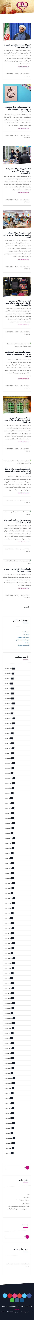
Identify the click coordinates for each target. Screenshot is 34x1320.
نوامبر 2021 (8, 948)
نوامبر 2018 (8, 1128)
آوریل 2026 (8, 688)
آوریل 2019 (8, 1103)
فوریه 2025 (8, 753)
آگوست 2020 (8, 1023)
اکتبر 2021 (8, 953)
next (26, 607)
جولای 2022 (8, 908)
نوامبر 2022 (8, 888)
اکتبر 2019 (8, 1073)
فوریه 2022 (8, 933)
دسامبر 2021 (8, 943)
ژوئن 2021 (8, 973)
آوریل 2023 (8, 863)
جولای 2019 (8, 1088)
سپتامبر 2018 (9, 1138)
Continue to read (23, 67)
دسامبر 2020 (8, 1003)
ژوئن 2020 (8, 1033)
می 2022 (7, 918)
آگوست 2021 (8, 963)
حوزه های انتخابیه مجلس (22, 640)
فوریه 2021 (8, 993)
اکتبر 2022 (8, 893)
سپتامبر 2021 (9, 958)
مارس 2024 (8, 808)
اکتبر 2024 (8, 773)
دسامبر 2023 (8, 823)
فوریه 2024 (8, 813)
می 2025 (7, 738)
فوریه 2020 (8, 1053)
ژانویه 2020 (8, 1058)
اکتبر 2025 (8, 713)
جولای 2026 (8, 673)
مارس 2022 (8, 928)
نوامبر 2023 (8, 828)
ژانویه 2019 (8, 1118)
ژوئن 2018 (8, 1153)
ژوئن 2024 (8, 793)
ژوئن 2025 (8, 733)
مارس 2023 (8, 868)
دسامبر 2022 (8, 883)
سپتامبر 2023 (9, 838)
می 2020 (7, 1038)
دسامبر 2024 (8, 763)
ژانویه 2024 (8, 818)
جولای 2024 (8, 788)
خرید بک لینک (25, 631)
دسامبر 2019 (8, 1063)
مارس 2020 (8, 1048)
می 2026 (7, 683)
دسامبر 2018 (8, 1123)
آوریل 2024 (8, 803)
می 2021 (7, 978)
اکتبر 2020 (8, 1013)
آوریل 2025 (8, 743)
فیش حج (27, 642)
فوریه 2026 (8, 693)
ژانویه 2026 (8, 698)
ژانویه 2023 (8, 878)
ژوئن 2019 (8, 1093)
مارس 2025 (8, 748)
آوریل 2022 (8, 923)
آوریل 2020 (8, 1043)
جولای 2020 (8, 1028)
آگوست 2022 (8, 903)
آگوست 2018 (8, 1143)
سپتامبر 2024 (9, 778)
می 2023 (7, 858)
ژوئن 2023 (8, 853)
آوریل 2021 (8, 983)
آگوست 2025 (8, 723)
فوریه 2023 (8, 873)
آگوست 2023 (8, 843)
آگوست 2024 (8, 783)
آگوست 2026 (8, 668)
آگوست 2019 (8, 1083)
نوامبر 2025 (8, 708)
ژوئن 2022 (8, 913)
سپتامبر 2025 (9, 718)
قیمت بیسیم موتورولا (23, 645)
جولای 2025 (8, 728)
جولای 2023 (8, 848)
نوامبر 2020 (8, 1008)
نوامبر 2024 (8, 768)
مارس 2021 (8, 988)
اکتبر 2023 (8, 833)
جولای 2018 (8, 1148)
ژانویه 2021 (8, 998)
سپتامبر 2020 (9, 1018)
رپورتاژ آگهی (26, 634)
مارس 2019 (8, 1108)
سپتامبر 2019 (9, 1078)
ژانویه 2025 (8, 758)
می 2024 (7, 798)
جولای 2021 (8, 968)
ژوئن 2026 (8, 678)
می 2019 (7, 1098)
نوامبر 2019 (8, 1068)
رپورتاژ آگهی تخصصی (23, 637)
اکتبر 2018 (8, 1133)
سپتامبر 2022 (9, 898)
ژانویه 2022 (8, 938)
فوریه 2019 (8, 1113)
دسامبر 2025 (8, 703)
